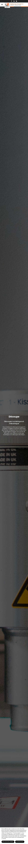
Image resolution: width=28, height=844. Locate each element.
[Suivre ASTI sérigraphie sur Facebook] (11, 1)
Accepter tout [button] (19, 841)
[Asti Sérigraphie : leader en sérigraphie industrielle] (14, 5)
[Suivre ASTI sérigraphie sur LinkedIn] (14, 1)
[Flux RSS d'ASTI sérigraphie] (16, 1)
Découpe (14, 416)
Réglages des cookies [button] (7, 841)
